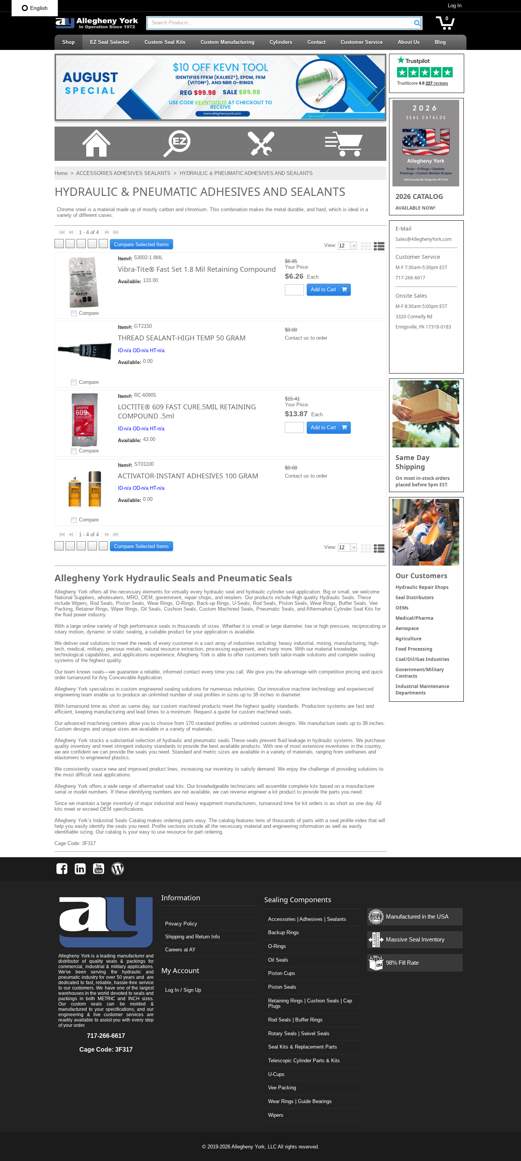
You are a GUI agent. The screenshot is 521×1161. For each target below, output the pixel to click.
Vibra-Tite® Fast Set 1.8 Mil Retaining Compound (197, 269)
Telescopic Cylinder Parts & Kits (304, 1060)
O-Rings (277, 946)
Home (61, 173)
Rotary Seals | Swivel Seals (299, 1033)
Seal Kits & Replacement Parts (302, 1047)
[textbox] (280, 23)
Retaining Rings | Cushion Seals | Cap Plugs (310, 1003)
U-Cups (276, 1074)
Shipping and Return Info (192, 937)
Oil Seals (278, 960)
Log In (455, 5)
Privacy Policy (181, 924)
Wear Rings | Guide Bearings (300, 1101)
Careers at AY (180, 950)
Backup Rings (283, 932)
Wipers (275, 1115)
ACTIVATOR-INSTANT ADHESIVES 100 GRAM (188, 475)
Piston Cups (281, 973)
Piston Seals (282, 987)
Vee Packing (282, 1087)
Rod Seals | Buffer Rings (295, 1020)
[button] (417, 23)
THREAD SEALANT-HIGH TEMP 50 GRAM (182, 337)
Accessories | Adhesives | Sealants (307, 919)
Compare (89, 313)
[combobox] (284, 23)
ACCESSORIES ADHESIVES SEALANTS (123, 173)
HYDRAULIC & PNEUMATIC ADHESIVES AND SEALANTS (245, 173)
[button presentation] (354, 245)
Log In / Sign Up (183, 990)
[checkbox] (74, 313)
